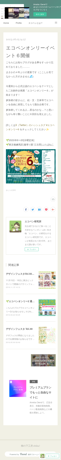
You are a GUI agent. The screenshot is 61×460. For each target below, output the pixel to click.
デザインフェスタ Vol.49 (19, 328)
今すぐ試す (40, 14)
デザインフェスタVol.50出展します (25, 273)
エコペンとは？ (35, 22)
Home (6, 22)
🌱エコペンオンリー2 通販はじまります (27, 301)
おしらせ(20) (11, 190)
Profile (19, 22)
